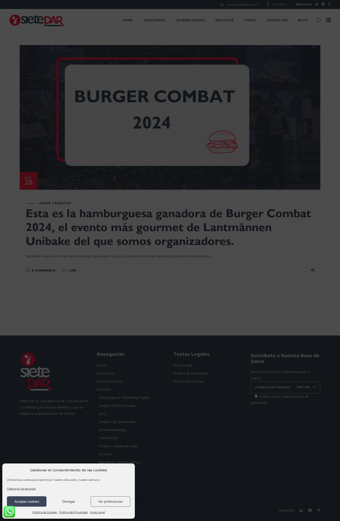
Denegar (68, 501)
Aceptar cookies (27, 501)
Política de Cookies (44, 512)
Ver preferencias (110, 501)
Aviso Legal (97, 512)
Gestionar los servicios (21, 488)
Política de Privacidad (73, 512)
